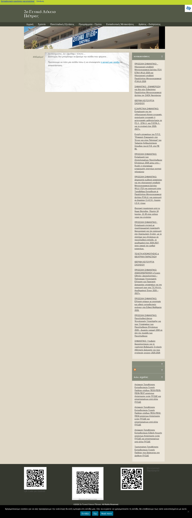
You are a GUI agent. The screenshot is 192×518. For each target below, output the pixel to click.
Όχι (95, 513)
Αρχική (29, 24)
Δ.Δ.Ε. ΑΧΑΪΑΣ (141, 377)
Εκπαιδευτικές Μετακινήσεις (120, 24)
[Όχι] (188, 511)
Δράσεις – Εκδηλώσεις (149, 24)
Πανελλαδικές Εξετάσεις (62, 24)
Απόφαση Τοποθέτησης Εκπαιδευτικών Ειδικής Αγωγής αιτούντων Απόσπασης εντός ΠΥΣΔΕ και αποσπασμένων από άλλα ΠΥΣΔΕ (148, 436)
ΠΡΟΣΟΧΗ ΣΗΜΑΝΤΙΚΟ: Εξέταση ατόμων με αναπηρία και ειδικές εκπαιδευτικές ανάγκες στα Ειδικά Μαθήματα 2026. (148, 304)
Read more (106, 513)
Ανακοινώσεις (142, 56)
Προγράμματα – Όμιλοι (90, 24)
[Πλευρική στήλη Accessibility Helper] (188, 8)
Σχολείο (42, 24)
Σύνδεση (40, 1)
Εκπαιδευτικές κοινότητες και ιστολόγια (17, 1)
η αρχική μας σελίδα (110, 62)
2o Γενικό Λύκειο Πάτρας (40, 13)
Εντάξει (85, 513)
